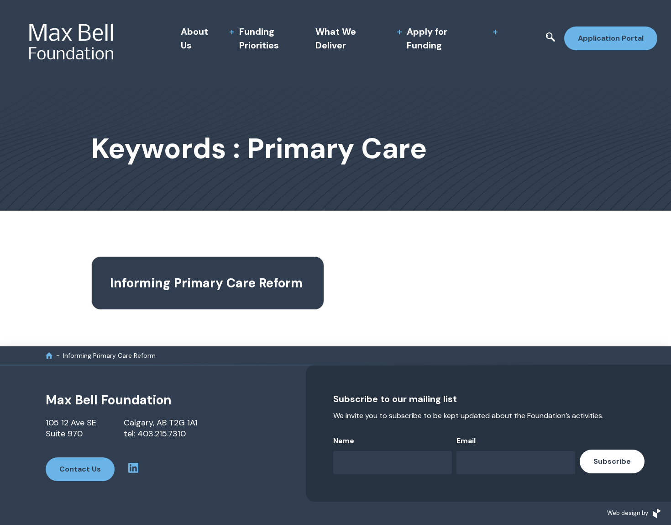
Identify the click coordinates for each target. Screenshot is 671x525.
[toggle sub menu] (232, 32)
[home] (49, 355)
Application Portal (611, 38)
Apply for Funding (427, 38)
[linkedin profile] (133, 469)
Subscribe (612, 461)
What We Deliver (335, 38)
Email (466, 440)
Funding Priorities (259, 38)
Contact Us (80, 469)
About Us (194, 38)
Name (343, 440)
